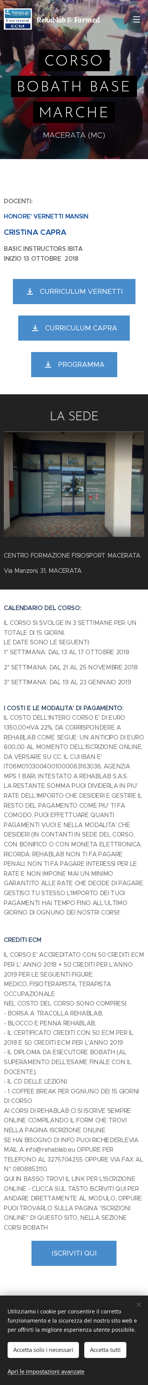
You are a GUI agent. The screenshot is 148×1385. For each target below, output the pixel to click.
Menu (136, 19)
